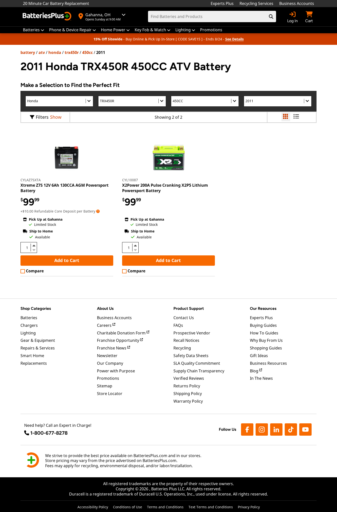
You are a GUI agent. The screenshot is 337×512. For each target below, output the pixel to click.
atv (41, 52)
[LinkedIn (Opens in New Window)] (276, 429)
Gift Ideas (259, 355)
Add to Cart (66, 260)
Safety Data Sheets (190, 355)
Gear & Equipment (37, 340)
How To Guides (264, 333)
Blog (254, 371)
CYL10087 (130, 180)
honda (54, 52)
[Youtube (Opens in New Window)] (305, 429)
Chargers (29, 325)
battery (27, 52)
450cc (87, 52)
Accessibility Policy (92, 507)
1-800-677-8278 (49, 433)
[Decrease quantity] (34, 249)
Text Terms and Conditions (210, 507)
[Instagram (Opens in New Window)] (262, 429)
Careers (104, 325)
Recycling (182, 348)
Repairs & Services (37, 348)
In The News (261, 378)
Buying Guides (263, 325)
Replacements (33, 363)
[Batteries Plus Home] (47, 16)
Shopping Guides (266, 348)
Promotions (108, 378)
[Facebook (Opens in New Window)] (247, 429)
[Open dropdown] (98, 211)
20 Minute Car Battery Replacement (56, 3)
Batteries (28, 317)
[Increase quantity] (34, 246)
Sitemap (104, 386)
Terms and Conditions (165, 507)
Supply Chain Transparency (198, 371)
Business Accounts (296, 3)
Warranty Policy (188, 401)
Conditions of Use (127, 507)
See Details (234, 39)
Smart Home (32, 355)
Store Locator (109, 393)
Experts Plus (222, 3)
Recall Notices (186, 340)
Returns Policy (186, 386)
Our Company (110, 363)
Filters (42, 117)
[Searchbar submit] (271, 16)
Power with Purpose (116, 371)
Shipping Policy (187, 393)
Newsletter (107, 355)
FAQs (178, 325)
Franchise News (112, 348)
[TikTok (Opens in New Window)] (291, 429)
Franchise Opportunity (118, 340)
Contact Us (183, 317)
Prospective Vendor (191, 333)
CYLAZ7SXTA (30, 180)
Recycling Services (256, 3)
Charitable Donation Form (122, 333)
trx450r (72, 52)
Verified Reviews (188, 378)
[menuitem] (33, 29)
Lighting (28, 333)
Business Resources (268, 363)
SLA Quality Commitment (196, 363)
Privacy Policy (249, 507)
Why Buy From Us (266, 340)
